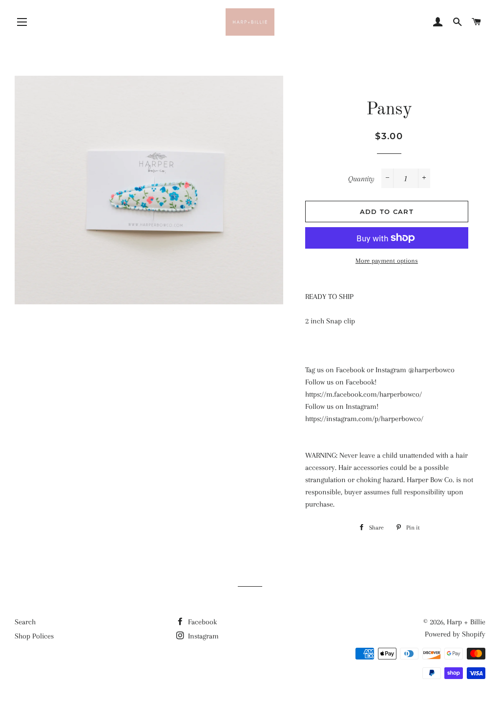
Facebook (201, 621)
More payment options (386, 260)
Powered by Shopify (455, 634)
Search (25, 621)
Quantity (361, 178)
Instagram (202, 636)
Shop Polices (34, 636)
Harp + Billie (466, 621)
